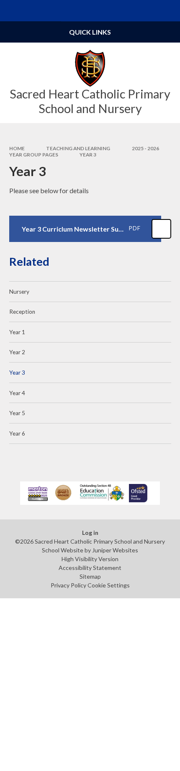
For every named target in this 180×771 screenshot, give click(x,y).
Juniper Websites (115, 550)
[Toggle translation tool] (148, 10)
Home (17, 148)
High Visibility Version (90, 558)
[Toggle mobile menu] (10, 10)
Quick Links (90, 32)
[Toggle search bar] (169, 10)
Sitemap (90, 576)
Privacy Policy (68, 585)
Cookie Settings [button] (108, 585)
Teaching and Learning (78, 148)
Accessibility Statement (90, 567)
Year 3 (88, 154)
